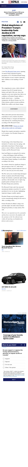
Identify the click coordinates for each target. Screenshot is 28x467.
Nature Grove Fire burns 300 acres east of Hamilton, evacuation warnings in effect (14, 13)
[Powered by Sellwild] (24, 313)
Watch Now (23, 2)
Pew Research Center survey (12, 71)
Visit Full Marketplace (21, 230)
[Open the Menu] (2, 2)
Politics (5, 21)
